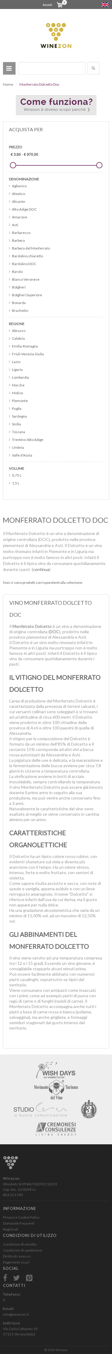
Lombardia (20, 377)
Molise (17, 393)
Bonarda (19, 302)
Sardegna (19, 416)
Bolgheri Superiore (27, 295)
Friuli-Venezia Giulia (28, 354)
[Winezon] (56, 36)
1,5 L (15, 483)
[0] (57, 5)
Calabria (18, 338)
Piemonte (20, 400)
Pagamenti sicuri (16, 1262)
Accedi (47, 5)
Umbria (18, 447)
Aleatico (18, 193)
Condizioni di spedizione (22, 1250)
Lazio (16, 361)
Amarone (19, 217)
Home (8, 84)
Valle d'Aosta (22, 455)
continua (41, 569)
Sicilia (16, 424)
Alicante (18, 201)
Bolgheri (19, 287)
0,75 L (17, 475)
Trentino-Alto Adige (27, 439)
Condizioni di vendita (19, 1244)
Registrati (10, 1229)
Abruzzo (18, 330)
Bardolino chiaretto (27, 256)
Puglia (17, 408)
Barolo (17, 271)
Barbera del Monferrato (31, 248)
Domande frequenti (19, 1223)
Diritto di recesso (16, 1256)
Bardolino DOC (24, 264)
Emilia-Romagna (25, 346)
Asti (15, 225)
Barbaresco (21, 232)
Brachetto (20, 310)
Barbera (18, 240)
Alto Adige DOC (24, 209)
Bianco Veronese (25, 279)
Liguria (17, 369)
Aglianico (19, 186)
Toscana (18, 432)
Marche (18, 385)
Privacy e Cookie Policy (21, 1217)
